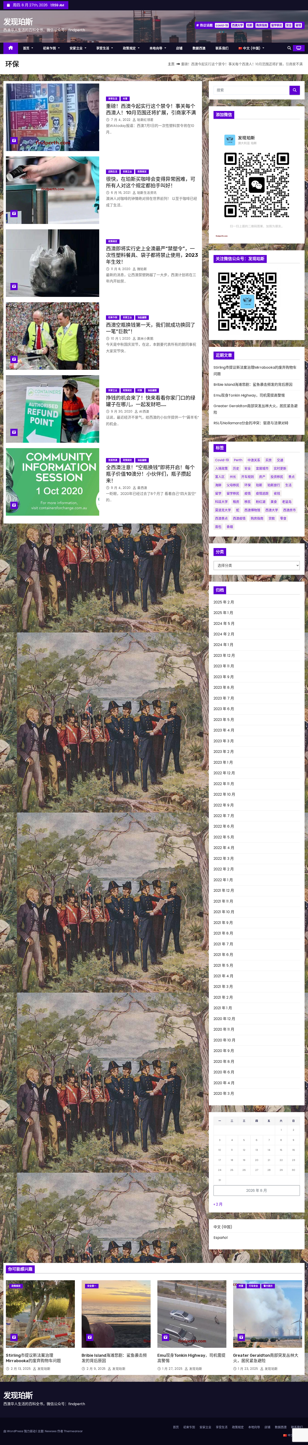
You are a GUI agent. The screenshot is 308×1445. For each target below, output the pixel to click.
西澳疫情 (239, 518)
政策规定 (130, 48)
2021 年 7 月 (223, 944)
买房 (268, 460)
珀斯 (249, 25)
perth (238, 460)
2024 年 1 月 (223, 644)
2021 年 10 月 (224, 911)
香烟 (230, 526)
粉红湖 (260, 501)
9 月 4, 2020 (121, 487)
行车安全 (253, 1286)
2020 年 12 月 (224, 1018)
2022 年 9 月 (224, 805)
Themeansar (73, 1431)
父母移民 (233, 485)
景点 (291, 476)
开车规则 (247, 476)
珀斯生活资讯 (146, 192)
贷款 (272, 518)
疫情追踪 (262, 493)
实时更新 (280, 468)
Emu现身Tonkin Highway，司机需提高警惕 (249, 395)
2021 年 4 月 (223, 976)
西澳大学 (237, 25)
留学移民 (276, 25)
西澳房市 (289, 510)
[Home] (10, 48)
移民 (247, 501)
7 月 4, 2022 (121, 119)
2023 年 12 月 (224, 655)
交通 (280, 460)
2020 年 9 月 (224, 1050)
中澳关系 (254, 460)
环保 (247, 485)
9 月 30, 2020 (122, 411)
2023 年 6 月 (224, 708)
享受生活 (103, 48)
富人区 (220, 476)
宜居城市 (262, 468)
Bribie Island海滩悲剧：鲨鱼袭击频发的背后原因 (253, 384)
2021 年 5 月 (223, 965)
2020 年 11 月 (224, 1029)
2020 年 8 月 (224, 1061)
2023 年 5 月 (224, 719)
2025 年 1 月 (223, 612)
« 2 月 (218, 1204)
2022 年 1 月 (223, 880)
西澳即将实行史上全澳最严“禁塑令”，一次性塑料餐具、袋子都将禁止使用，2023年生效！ (152, 255)
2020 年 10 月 (224, 1040)
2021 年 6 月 (223, 954)
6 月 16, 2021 (121, 192)
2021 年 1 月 (223, 1008)
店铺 (179, 48)
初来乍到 (50, 48)
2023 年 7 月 (224, 698)
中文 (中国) (223, 1227)
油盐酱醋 (142, 317)
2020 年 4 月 (224, 1083)
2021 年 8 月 (223, 933)
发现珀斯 (17, 22)
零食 (283, 518)
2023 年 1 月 (223, 762)
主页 (171, 64)
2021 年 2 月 (223, 997)
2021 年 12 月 (224, 890)
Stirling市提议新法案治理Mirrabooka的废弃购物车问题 (33, 1358)
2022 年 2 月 (224, 869)
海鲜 (218, 485)
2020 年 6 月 (224, 1072)
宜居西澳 (112, 460)
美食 (274, 501)
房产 (262, 476)
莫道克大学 (223, 510)
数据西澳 (199, 48)
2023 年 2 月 (224, 751)
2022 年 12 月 (224, 773)
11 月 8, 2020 (121, 269)
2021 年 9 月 (223, 922)
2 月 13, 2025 (21, 1368)
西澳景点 (221, 518)
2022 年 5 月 (224, 837)
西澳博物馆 (252, 510)
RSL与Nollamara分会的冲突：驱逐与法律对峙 (251, 423)
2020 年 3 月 (224, 1093)
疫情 (247, 493)
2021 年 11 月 (223, 901)
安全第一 (91, 1286)
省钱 (298, 25)
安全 (289, 25)
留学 (218, 493)
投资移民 (277, 476)
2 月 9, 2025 (97, 1368)
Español (221, 1237)
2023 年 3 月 (224, 741)
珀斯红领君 (145, 119)
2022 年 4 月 (224, 847)
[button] (289, 48)
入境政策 (221, 468)
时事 (125, 98)
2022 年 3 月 (224, 858)
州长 (233, 476)
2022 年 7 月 (224, 815)
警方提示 (268, 1286)
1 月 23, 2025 (248, 1368)
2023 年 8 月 (224, 687)
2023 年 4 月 (224, 730)
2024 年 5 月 (224, 623)
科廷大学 (221, 501)
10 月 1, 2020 (121, 338)
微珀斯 (141, 269)
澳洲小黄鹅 (144, 338)
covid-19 (222, 25)
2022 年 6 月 (224, 826)
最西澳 (141, 487)
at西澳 (143, 411)
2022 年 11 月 (224, 783)
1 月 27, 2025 (173, 1368)
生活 (288, 485)
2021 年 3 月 (223, 986)
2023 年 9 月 (224, 677)
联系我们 (222, 48)
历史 (236, 468)
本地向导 (156, 48)
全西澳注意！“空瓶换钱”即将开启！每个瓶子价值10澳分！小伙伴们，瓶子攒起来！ (150, 474)
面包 (218, 526)
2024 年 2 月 (224, 634)
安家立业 (77, 48)
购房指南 (261, 25)
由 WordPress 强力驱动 (19, 1431)
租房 (236, 501)
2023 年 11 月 (224, 666)
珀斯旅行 (273, 485)
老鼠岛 (287, 501)
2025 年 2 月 (224, 602)
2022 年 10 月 (224, 794)
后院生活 (112, 171)
